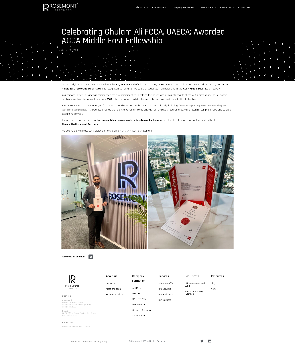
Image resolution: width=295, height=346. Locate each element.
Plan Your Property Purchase (194, 292)
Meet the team (114, 289)
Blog (213, 283)
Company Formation (183, 7)
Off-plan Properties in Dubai (195, 285)
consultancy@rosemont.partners (76, 326)
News (213, 289)
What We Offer (166, 283)
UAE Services (165, 289)
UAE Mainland (139, 304)
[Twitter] (202, 341)
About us (140, 7)
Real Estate (207, 7)
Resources (225, 7)
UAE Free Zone (139, 299)
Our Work (110, 283)
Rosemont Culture (115, 294)
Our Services (159, 7)
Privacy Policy (100, 341)
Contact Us (244, 7)
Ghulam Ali (107, 84)
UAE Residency (166, 294)
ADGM (135, 288)
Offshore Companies (142, 310)
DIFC (134, 293)
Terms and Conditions (81, 341)
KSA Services (165, 300)
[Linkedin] (90, 257)
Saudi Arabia (138, 315)
